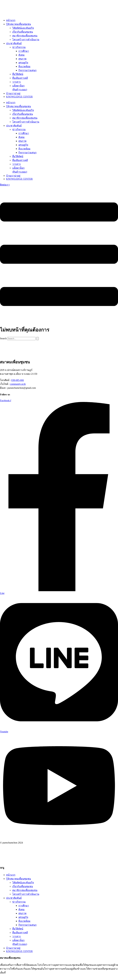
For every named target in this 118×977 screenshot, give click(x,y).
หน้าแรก (10, 20)
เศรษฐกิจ (23, 62)
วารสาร (16, 82)
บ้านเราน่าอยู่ (13, 93)
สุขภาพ (22, 58)
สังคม (21, 55)
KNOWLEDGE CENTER (19, 96)
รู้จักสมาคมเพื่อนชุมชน (18, 24)
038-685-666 (17, 380)
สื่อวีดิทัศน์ (17, 74)
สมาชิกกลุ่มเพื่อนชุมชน (24, 35)
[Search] (37, 338)
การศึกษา (23, 51)
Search (3, 338)
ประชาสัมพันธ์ (14, 43)
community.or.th (18, 384)
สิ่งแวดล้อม (24, 66)
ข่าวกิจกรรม (19, 47)
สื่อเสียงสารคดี (20, 78)
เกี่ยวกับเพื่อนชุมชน (22, 31)
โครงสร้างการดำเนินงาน (25, 39)
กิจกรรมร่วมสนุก (27, 70)
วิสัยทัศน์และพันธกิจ (23, 28)
